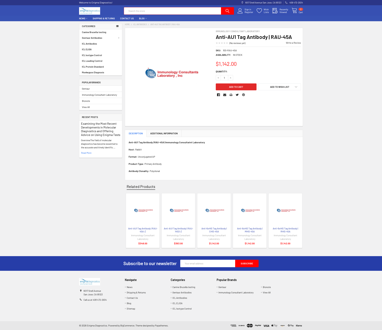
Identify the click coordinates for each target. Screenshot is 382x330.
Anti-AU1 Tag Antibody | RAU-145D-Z (178, 230)
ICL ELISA (87, 49)
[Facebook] (218, 94)
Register (249, 12)
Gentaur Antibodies (92, 37)
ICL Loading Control (92, 61)
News (82, 18)
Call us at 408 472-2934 (95, 299)
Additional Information (164, 133)
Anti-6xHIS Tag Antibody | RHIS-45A (285, 230)
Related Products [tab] (141, 186)
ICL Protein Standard (93, 66)
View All (86, 107)
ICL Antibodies (89, 43)
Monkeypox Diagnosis (93, 72)
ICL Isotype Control (92, 55)
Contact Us (127, 18)
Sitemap (131, 308)
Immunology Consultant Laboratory (99, 94)
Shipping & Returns (104, 18)
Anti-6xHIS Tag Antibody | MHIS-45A (249, 230)
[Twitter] (237, 94)
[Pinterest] (243, 94)
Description (136, 133)
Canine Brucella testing (94, 32)
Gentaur (86, 88)
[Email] (224, 94)
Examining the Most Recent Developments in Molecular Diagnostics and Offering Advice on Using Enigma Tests (100, 129)
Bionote (86, 100)
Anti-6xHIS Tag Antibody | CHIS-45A (214, 230)
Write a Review (293, 42)
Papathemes (161, 325)
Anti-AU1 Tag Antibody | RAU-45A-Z (142, 230)
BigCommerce (127, 325)
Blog (142, 18)
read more (86, 152)
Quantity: (222, 71)
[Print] (231, 94)
